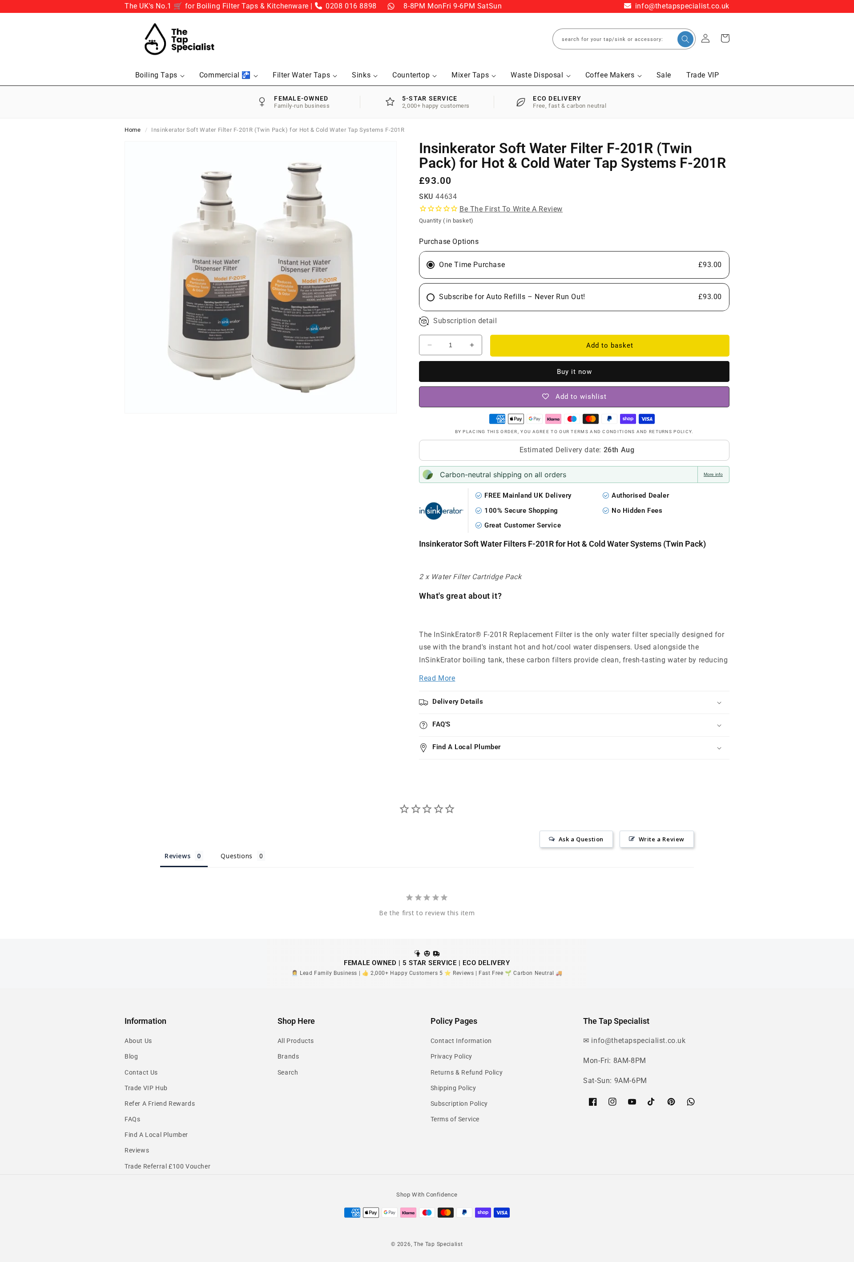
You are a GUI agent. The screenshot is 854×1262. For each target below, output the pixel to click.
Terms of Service (455, 1119)
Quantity (446, 220)
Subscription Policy (459, 1103)
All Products (296, 1040)
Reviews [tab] (177, 856)
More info (713, 474)
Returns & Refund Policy (467, 1072)
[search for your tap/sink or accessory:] (685, 39)
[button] (159, 75)
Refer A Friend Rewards (160, 1103)
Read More (437, 678)
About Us (138, 1040)
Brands (288, 1056)
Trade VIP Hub (146, 1088)
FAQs (132, 1119)
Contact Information (461, 1040)
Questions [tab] (236, 856)
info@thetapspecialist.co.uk (681, 6)
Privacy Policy (451, 1056)
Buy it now (574, 372)
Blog (131, 1056)
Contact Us (141, 1072)
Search (288, 1072)
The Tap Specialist (438, 1244)
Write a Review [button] (662, 839)
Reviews (137, 1150)
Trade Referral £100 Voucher (167, 1166)
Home (133, 129)
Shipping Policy (453, 1088)
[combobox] (624, 39)
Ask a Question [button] (581, 839)
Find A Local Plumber (156, 1134)
